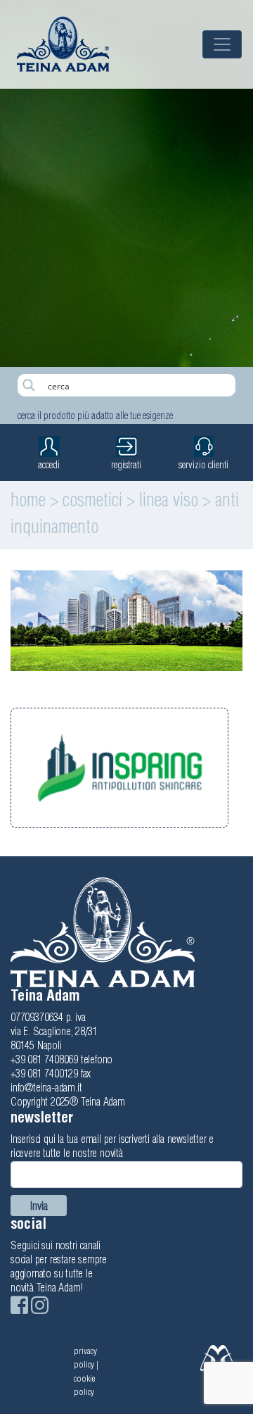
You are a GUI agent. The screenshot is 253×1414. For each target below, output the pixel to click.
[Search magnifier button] (29, 385)
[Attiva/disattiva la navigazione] (222, 44)
